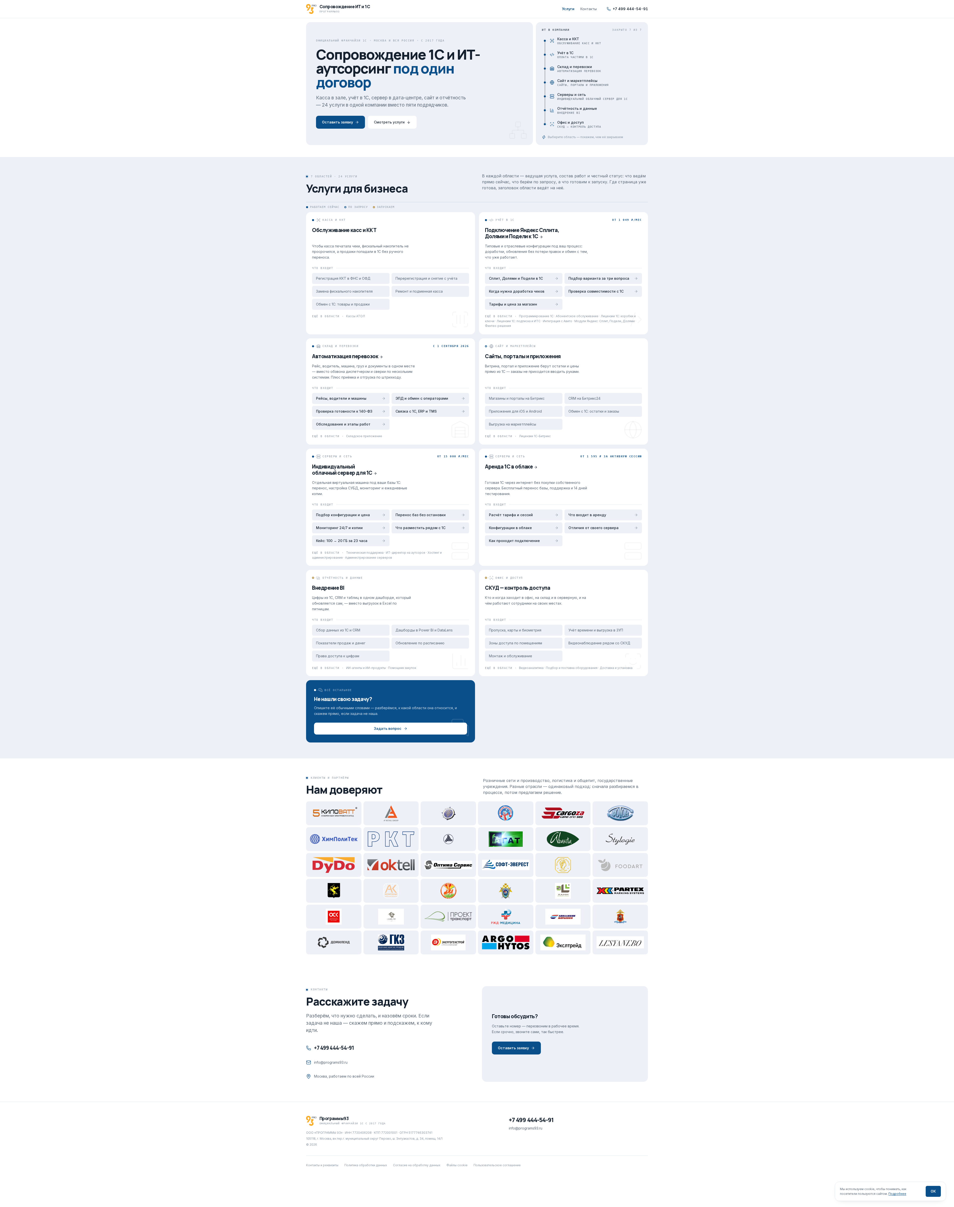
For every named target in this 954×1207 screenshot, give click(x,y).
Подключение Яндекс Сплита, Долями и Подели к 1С (522, 233)
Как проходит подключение (514, 541)
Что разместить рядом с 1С (420, 528)
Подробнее (897, 1194)
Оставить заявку (337, 122)
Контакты (588, 9)
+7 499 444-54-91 (630, 9)
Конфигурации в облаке (510, 528)
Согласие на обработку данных (416, 1165)
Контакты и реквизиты (322, 1165)
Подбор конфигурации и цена (343, 515)
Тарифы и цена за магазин (513, 304)
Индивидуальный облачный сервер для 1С (342, 469)
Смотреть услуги (389, 122)
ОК (933, 1191)
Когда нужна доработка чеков (516, 291)
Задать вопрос (387, 728)
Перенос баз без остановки (421, 515)
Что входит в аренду (587, 515)
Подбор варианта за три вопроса (598, 278)
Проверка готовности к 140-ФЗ (344, 411)
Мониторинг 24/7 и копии (339, 528)
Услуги (568, 9)
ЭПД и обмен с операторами (422, 398)
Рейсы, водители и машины (341, 398)
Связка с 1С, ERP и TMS (416, 411)
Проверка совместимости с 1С (596, 291)
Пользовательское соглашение (497, 1165)
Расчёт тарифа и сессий (511, 515)
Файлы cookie (457, 1165)
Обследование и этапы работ (343, 424)
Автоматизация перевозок (345, 356)
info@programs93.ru (331, 1062)
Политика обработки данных (365, 1165)
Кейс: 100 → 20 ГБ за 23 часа (341, 541)
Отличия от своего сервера (593, 528)
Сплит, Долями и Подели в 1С (516, 278)
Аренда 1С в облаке (509, 466)
